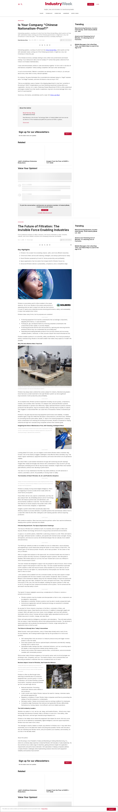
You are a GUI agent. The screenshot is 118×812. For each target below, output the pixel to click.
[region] (59, 809)
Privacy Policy (44, 808)
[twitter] (44, 45)
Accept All (111, 809)
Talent (41, 13)
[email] (49, 45)
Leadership (66, 13)
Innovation (21, 20)
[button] (19, 4)
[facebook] (39, 45)
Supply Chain (74, 13)
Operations (58, 13)
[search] (21, 4)
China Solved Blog (51, 50)
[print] (71, 45)
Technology (49, 13)
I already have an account (45, 181)
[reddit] (47, 45)
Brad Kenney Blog (23, 40)
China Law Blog (54, 95)
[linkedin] (42, 45)
